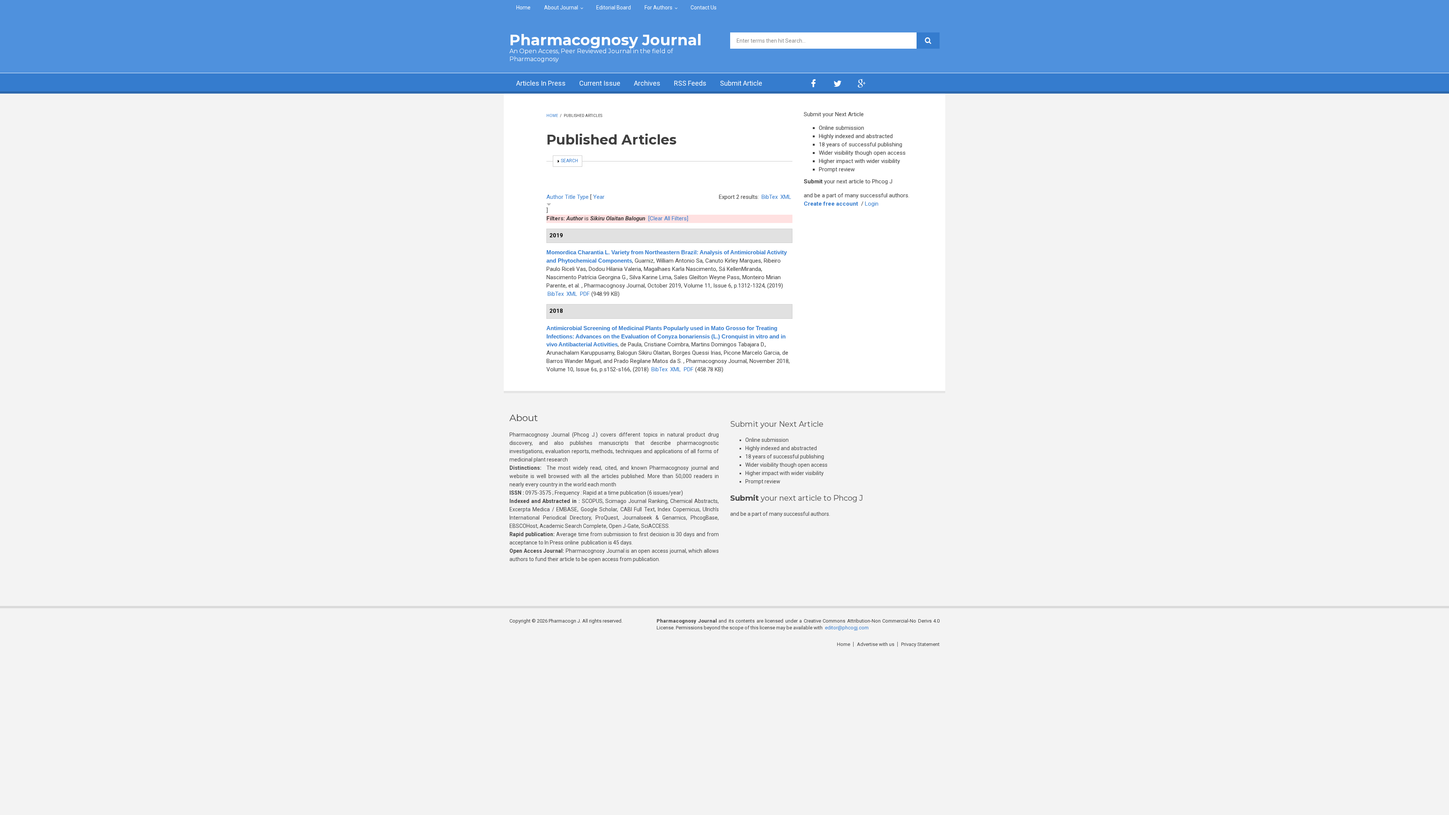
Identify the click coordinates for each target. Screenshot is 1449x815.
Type (583, 197)
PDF (585, 294)
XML (785, 197)
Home (523, 8)
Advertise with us (875, 644)
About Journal (561, 8)
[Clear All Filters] (668, 218)
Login (871, 203)
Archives (647, 83)
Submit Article (741, 83)
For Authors (658, 8)
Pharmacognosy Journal (605, 40)
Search (569, 160)
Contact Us (704, 8)
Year (599, 197)
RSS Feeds (690, 83)
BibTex (769, 197)
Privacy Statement (920, 644)
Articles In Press (541, 83)
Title (570, 197)
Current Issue (599, 83)
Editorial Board (613, 8)
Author (554, 197)
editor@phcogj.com (847, 627)
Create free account (831, 203)
